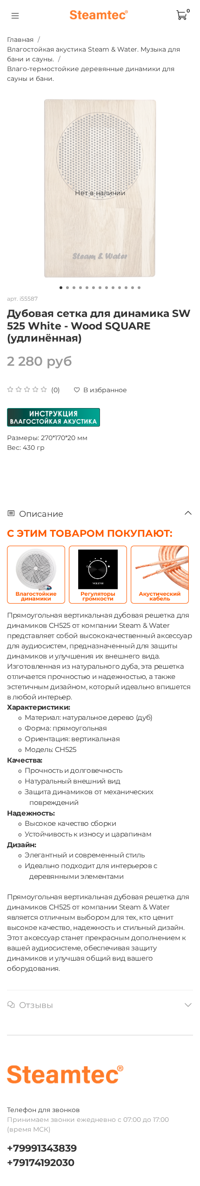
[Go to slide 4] (80, 287)
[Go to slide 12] (132, 287)
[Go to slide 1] (61, 287)
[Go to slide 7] (100, 287)
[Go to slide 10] (119, 287)
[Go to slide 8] (106, 287)
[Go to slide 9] (113, 287)
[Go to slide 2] (67, 287)
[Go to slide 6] (93, 287)
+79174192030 (40, 1162)
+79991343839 (42, 1148)
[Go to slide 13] (139, 287)
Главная (20, 39)
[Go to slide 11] (126, 287)
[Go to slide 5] (87, 287)
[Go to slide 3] (74, 287)
